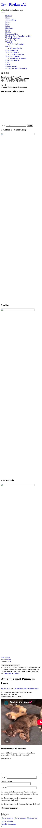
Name (3, 777)
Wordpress (8, 659)
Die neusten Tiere (11, 34)
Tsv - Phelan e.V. (13, 4)
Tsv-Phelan (18, 689)
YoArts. (9, 661)
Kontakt (8, 64)
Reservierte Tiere (11, 40)
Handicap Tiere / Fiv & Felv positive (18, 36)
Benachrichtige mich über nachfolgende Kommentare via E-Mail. (16, 799)
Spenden (8, 46)
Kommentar (6, 759)
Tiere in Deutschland (12, 38)
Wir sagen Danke (16, 48)
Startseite (8, 16)
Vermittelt (8, 42)
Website (3, 788)
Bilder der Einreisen (17, 44)
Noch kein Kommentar (30, 689)
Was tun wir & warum (18, 58)
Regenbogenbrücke (12, 60)
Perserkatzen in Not (17, 54)
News (7, 18)
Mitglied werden (11, 66)
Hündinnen (9, 28)
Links (7, 62)
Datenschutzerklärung (11, 673)
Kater (7, 24)
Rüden (7, 30)
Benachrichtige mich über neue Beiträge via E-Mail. (22, 804)
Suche (3, 125)
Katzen (7, 22)
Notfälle (8, 32)
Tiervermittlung (10, 20)
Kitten (7, 26)
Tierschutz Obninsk (12, 56)
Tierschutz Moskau (12, 52)
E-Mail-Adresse (7, 781)
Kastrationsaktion (11, 50)
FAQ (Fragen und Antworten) (16, 68)
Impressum (7, 657)
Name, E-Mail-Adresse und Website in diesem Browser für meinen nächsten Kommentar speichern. (19, 793)
